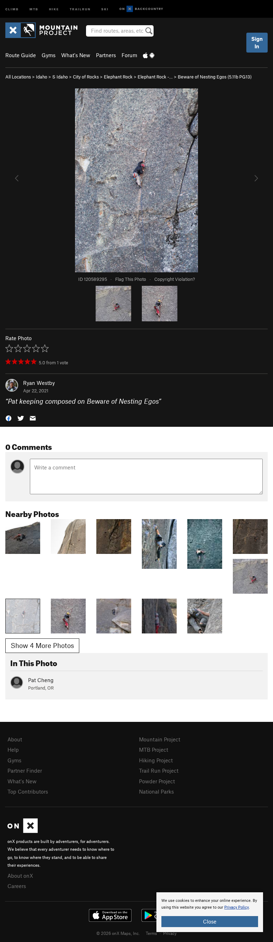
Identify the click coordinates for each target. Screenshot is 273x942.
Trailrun (80, 8)
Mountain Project (159, 739)
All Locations (18, 77)
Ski (105, 8)
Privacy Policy (236, 907)
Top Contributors (27, 791)
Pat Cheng (41, 680)
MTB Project (153, 749)
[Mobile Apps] (148, 55)
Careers (16, 886)
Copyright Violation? (174, 279)
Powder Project (157, 781)
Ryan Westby (39, 383)
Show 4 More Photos (42, 645)
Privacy (170, 933)
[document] (209, 912)
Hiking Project (156, 760)
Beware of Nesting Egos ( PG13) (215, 77)
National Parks (156, 791)
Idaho (41, 77)
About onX (20, 875)
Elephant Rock (118, 77)
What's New (75, 55)
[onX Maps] (22, 831)
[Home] (45, 30)
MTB (34, 8)
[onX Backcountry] (141, 9)
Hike (54, 8)
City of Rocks (86, 77)
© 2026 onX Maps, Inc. (118, 933)
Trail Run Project (158, 770)
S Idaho (60, 77)
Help (13, 749)
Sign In (257, 42)
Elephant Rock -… (155, 77)
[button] (8, 418)
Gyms (48, 55)
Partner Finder (24, 770)
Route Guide (20, 55)
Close (209, 921)
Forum (129, 55)
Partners (106, 55)
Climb (12, 8)
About (14, 739)
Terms (151, 933)
